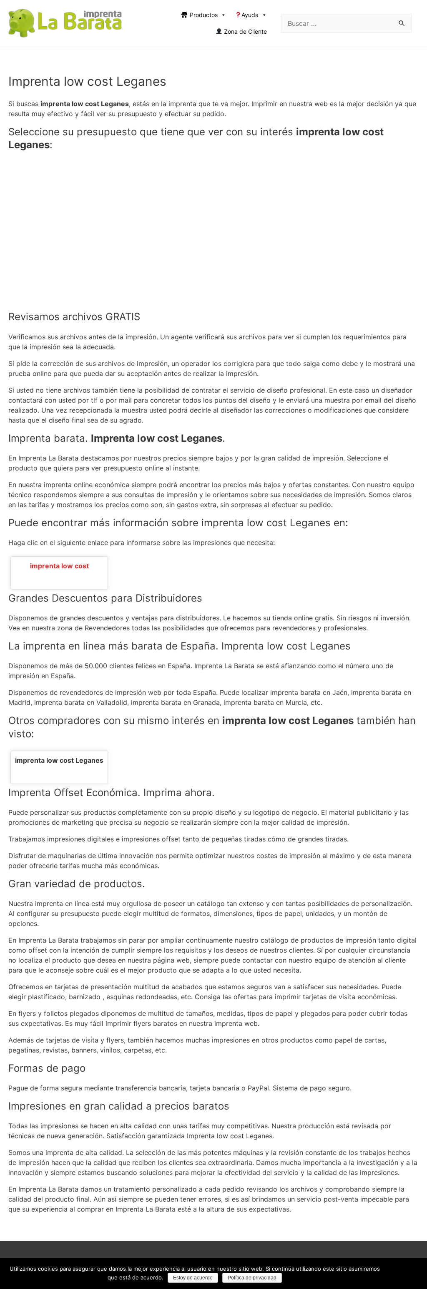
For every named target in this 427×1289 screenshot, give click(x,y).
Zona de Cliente (244, 31)
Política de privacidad (252, 1278)
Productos (204, 14)
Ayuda (250, 14)
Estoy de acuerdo (193, 1278)
